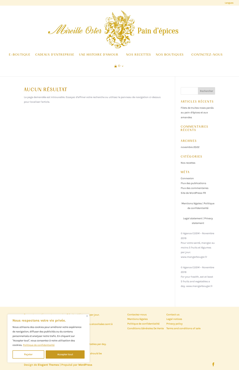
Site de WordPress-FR (193, 193)
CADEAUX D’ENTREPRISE (54, 54)
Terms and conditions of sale (183, 328)
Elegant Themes (48, 364)
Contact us (172, 314)
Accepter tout (65, 354)
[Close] (87, 316)
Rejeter (28, 354)
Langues (229, 3)
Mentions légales (191, 203)
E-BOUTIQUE (19, 54)
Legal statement (192, 218)
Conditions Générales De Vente (145, 328)
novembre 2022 (190, 147)
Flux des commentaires (194, 188)
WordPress (85, 364)
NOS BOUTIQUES (170, 54)
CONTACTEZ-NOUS (207, 54)
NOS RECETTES (138, 54)
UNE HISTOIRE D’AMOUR (99, 54)
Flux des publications (193, 183)
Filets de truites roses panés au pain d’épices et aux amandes (197, 112)
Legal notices (174, 319)
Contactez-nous (137, 314)
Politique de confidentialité (39, 345)
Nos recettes (188, 162)
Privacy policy (174, 323)
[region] (48, 338)
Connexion (187, 178)
